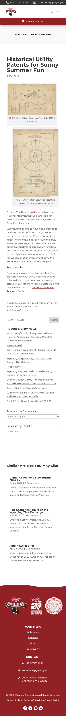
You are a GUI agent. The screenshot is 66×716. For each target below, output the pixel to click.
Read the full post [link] (16, 267)
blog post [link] (24, 223)
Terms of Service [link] (33, 700)
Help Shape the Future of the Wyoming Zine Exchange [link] (29, 511)
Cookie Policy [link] (51, 700)
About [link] (33, 643)
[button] (25, 708)
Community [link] (33, 649)
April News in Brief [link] (22, 545)
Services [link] (33, 637)
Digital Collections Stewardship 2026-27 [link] (29, 401)
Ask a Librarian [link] (35, 21)
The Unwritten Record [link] (28, 212)
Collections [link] (33, 632)
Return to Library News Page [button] (34, 34)
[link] (8, 2)
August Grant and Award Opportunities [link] (28, 388)
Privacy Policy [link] (14, 700)
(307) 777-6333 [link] (19, 2)
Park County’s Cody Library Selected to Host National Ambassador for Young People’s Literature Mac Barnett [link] (31, 337)
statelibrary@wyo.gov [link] (50, 2)
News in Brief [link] (14, 345)
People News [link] (14, 366)
